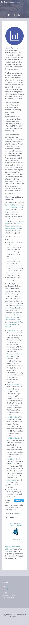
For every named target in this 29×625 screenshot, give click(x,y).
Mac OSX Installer (13, 417)
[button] (26, 3)
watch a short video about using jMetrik (14, 207)
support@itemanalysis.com (11, 589)
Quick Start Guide (11, 205)
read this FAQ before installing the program (14, 324)
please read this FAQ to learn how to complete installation (13, 317)
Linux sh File (11, 489)
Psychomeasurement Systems (11, 2)
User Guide (9, 219)
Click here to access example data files (13, 228)
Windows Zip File (13, 384)
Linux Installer (11, 480)
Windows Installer (13, 330)
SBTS (20, 514)
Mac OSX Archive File (14, 459)
